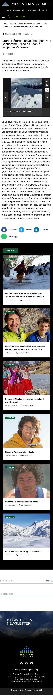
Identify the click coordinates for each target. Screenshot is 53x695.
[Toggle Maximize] (47, 85)
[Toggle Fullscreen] (47, 81)
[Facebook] (17, 16)
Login (50, 581)
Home (5, 24)
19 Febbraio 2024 (26, 455)
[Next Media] (47, 97)
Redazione (10, 353)
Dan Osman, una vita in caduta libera (21, 502)
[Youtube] (24, 16)
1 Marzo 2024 (26, 300)
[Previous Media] (6, 97)
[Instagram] (20, 16)
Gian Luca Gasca (12, 300)
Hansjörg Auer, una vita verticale (19, 452)
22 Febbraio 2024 (27, 405)
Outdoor (12, 24)
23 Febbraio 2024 (23, 353)
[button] (3, 16)
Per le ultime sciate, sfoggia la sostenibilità (24, 551)
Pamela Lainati (11, 455)
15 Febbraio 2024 (26, 505)
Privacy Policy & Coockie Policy (27, 674)
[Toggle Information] (47, 90)
